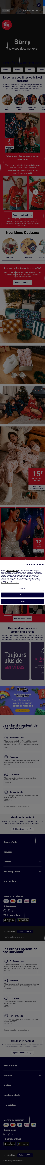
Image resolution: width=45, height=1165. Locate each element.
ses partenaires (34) (12, 570)
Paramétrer (22, 588)
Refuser (22, 595)
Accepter (22, 601)
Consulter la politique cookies (10, 583)
